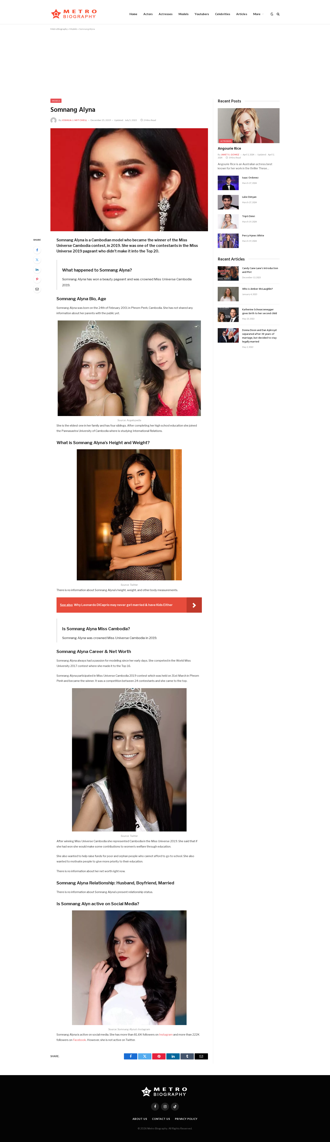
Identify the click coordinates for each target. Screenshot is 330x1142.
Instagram (166, 1034)
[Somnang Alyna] (129, 179)
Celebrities (222, 14)
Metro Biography (59, 29)
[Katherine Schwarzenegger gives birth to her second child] (228, 314)
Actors (148, 14)
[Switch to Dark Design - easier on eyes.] (272, 13)
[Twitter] (37, 260)
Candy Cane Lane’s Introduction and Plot (260, 270)
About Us (140, 1118)
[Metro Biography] (74, 14)
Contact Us (161, 1118)
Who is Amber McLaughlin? (257, 289)
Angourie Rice (229, 148)
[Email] (37, 289)
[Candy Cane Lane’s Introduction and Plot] (228, 273)
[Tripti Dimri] (228, 221)
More (256, 14)
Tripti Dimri (248, 216)
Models (183, 14)
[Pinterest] (37, 279)
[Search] (278, 14)
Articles (241, 14)
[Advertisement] (165, 64)
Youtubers (202, 14)
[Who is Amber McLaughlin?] (228, 294)
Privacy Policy (186, 1118)
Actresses (165, 14)
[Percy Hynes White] (228, 241)
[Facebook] (37, 250)
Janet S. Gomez (230, 154)
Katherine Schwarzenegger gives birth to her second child (259, 312)
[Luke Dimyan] (228, 202)
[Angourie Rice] (249, 125)
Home (133, 14)
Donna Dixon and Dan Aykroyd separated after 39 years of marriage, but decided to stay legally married (259, 336)
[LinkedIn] (37, 269)
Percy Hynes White (253, 236)
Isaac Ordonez (250, 178)
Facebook (79, 1040)
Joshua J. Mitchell (74, 120)
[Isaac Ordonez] (228, 183)
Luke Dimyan (249, 197)
